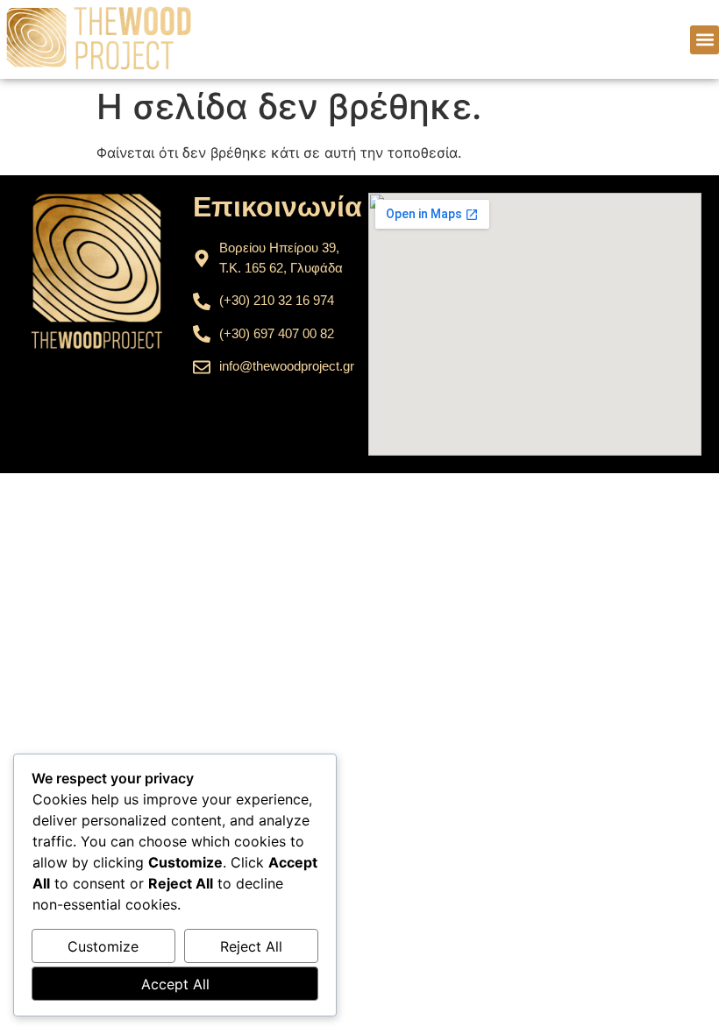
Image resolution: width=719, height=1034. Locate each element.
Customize (103, 946)
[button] (704, 39)
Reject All (251, 946)
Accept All (175, 984)
